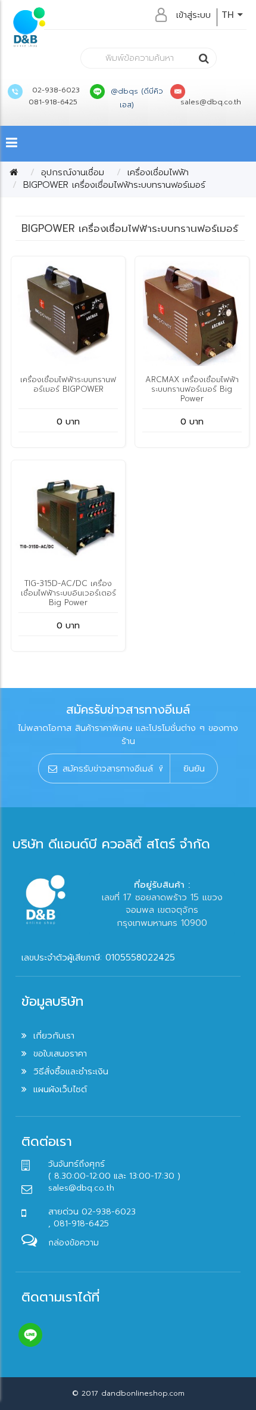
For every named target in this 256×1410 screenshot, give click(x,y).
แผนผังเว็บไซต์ (60, 1089)
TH (229, 14)
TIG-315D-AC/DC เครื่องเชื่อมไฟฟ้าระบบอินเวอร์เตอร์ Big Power (68, 593)
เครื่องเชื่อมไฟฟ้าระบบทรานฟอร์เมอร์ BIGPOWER (68, 384)
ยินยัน (194, 768)
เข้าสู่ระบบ (193, 14)
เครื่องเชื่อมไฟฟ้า (158, 172)
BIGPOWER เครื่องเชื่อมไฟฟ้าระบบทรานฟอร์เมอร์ (114, 184)
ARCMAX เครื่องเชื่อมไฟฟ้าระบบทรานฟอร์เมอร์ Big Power (192, 389)
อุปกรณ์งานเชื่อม (72, 172)
